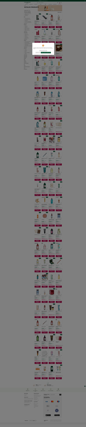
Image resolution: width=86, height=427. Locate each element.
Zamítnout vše (38, 52)
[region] (43, 49)
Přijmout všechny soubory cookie (46, 52)
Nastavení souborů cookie (43, 50)
